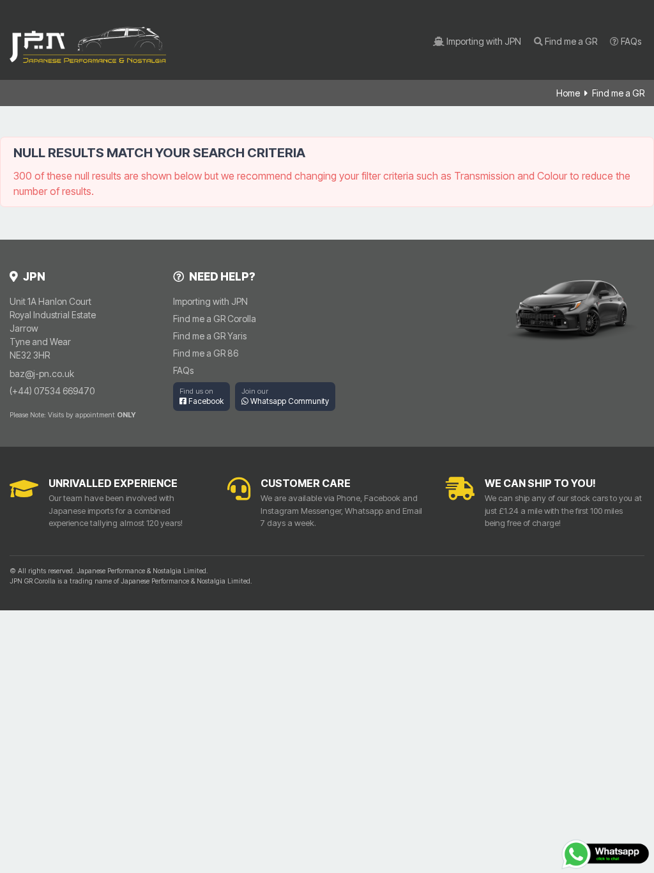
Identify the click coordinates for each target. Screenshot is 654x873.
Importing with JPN (483, 41)
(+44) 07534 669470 (52, 390)
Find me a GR (570, 41)
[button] (201, 396)
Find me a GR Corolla (214, 318)
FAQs (630, 41)
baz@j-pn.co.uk (42, 373)
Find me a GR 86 (205, 353)
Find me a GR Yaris (210, 335)
